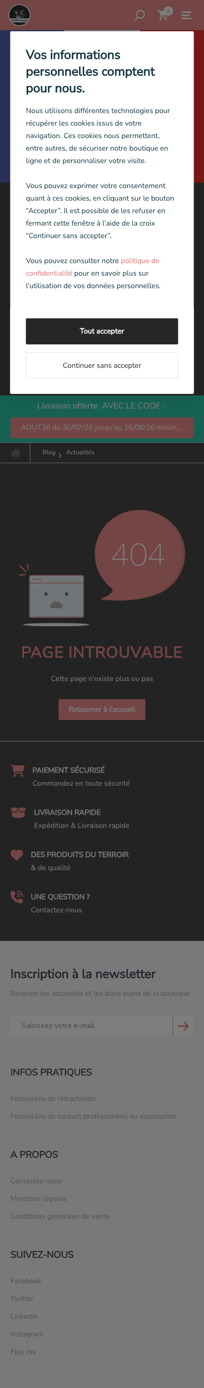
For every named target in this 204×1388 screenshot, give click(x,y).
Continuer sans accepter (102, 365)
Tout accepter (102, 331)
